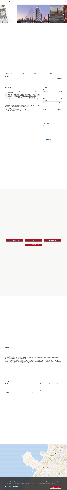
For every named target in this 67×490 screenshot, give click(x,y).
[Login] (63, 1)
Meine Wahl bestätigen (55, 487)
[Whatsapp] (50, 139)
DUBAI (38, 3)
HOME (31, 3)
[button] (3, 14)
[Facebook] (45, 139)
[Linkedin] (47, 139)
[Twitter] (48, 139)
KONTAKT (59, 3)
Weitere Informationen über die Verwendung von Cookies (15, 487)
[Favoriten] (65, 1)
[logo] (9, 2)
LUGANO (34, 3)
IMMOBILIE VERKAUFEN (47, 3)
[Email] (44, 139)
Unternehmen (54, 3)
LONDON (41, 3)
